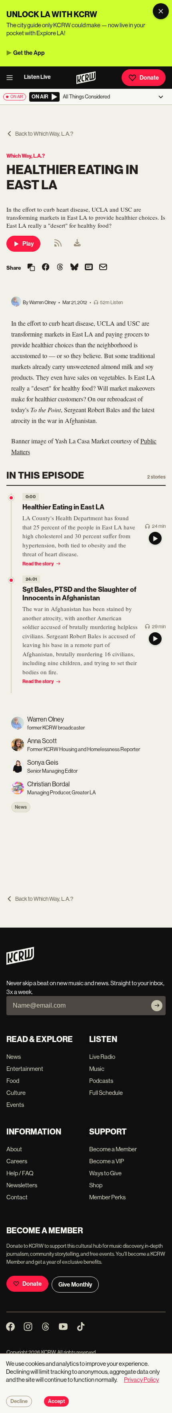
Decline (19, 1401)
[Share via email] (103, 268)
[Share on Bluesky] (74, 268)
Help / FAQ (20, 1173)
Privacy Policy (141, 1379)
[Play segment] (155, 538)
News (21, 807)
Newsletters (21, 1185)
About (14, 1149)
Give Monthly (75, 1284)
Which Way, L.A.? (25, 156)
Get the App (29, 52)
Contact (17, 1197)
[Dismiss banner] (161, 11)
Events (15, 1104)
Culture (16, 1092)
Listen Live (37, 77)
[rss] (58, 245)
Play (28, 243)
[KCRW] (20, 962)
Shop (95, 1185)
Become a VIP (106, 1161)
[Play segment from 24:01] (11, 580)
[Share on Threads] (60, 268)
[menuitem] (77, 243)
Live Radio (102, 1056)
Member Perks (107, 1197)
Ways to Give (105, 1173)
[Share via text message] (89, 268)
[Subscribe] (156, 1005)
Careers (16, 1161)
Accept (56, 1401)
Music (96, 1068)
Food (12, 1080)
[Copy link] (31, 268)
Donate (149, 77)
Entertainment (24, 1068)
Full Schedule (106, 1092)
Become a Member (113, 1149)
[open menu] (12, 77)
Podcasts (101, 1080)
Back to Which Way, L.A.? (44, 133)
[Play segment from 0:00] (11, 498)
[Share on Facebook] (46, 268)
